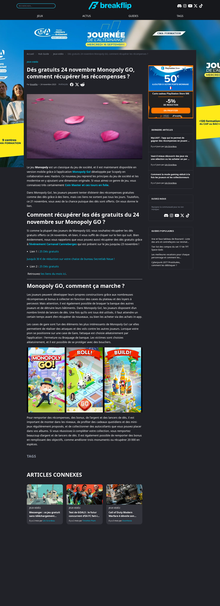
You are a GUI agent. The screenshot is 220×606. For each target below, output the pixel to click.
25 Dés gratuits (49, 251)
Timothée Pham (89, 520)
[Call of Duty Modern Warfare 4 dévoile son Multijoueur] (124, 504)
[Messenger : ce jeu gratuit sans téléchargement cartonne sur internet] (45, 504)
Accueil (30, 53)
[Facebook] (71, 84)
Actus (86, 16)
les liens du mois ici (53, 274)
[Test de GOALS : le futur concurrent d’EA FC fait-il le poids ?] (84, 504)
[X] (195, 5)
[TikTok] (201, 5)
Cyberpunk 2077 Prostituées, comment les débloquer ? (165, 264)
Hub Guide (43, 53)
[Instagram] (184, 5)
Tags (180, 16)
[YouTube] (190, 5)
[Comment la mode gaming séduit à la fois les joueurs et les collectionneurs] (170, 179)
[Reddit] (82, 84)
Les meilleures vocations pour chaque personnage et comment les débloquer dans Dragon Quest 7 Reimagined (170, 256)
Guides (133, 16)
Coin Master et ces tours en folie (87, 185)
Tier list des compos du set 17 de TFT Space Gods (170, 248)
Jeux (40, 16)
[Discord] (179, 5)
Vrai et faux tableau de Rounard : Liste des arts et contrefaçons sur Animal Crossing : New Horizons (170, 240)
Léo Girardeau (49, 520)
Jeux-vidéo (58, 53)
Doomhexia (127, 520)
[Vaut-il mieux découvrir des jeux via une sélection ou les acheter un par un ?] (170, 161)
